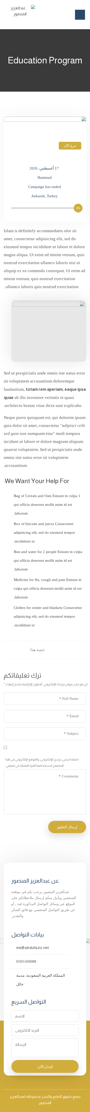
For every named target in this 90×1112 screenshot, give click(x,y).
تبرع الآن (70, 146)
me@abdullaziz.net (32, 947)
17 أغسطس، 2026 (44, 168)
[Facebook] (25, 650)
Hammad (45, 178)
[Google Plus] (13, 650)
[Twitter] (19, 650)
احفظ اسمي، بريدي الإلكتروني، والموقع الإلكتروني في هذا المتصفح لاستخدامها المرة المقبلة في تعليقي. (41, 762)
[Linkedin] (7, 650)
